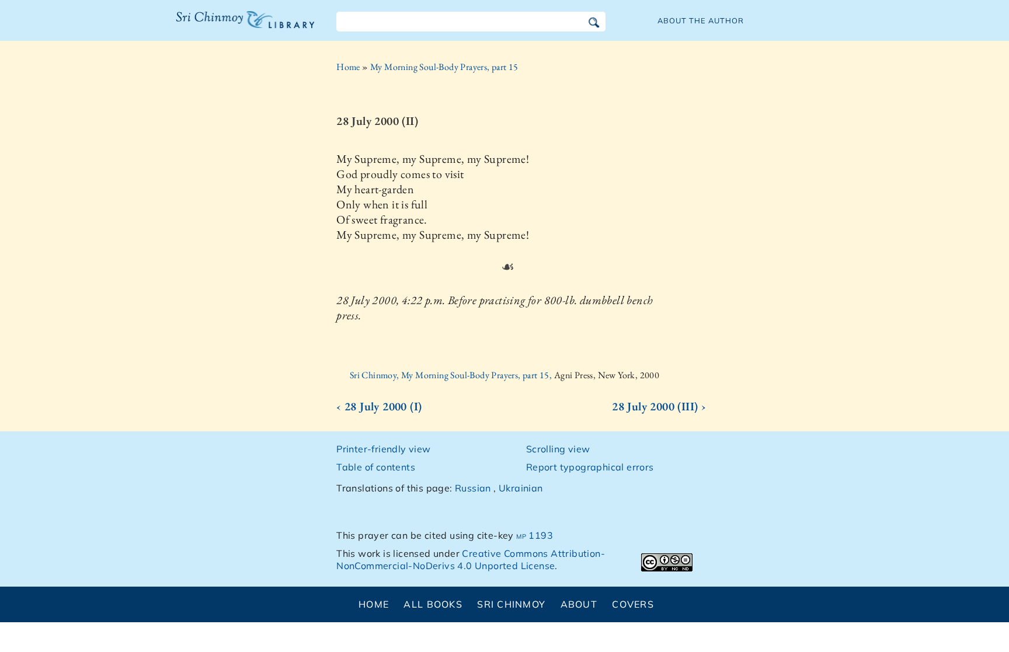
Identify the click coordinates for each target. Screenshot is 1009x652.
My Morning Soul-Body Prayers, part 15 (444, 67)
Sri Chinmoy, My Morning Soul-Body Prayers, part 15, (452, 375)
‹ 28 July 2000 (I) (379, 406)
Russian (473, 488)
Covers (633, 604)
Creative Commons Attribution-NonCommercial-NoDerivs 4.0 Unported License (470, 559)
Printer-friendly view (383, 449)
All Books (432, 604)
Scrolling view (558, 449)
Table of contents (375, 467)
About (579, 604)
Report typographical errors (590, 467)
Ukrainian (521, 488)
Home (348, 67)
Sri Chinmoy (511, 604)
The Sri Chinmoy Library (221, 27)
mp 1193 (534, 535)
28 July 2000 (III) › (659, 406)
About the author (700, 20)
